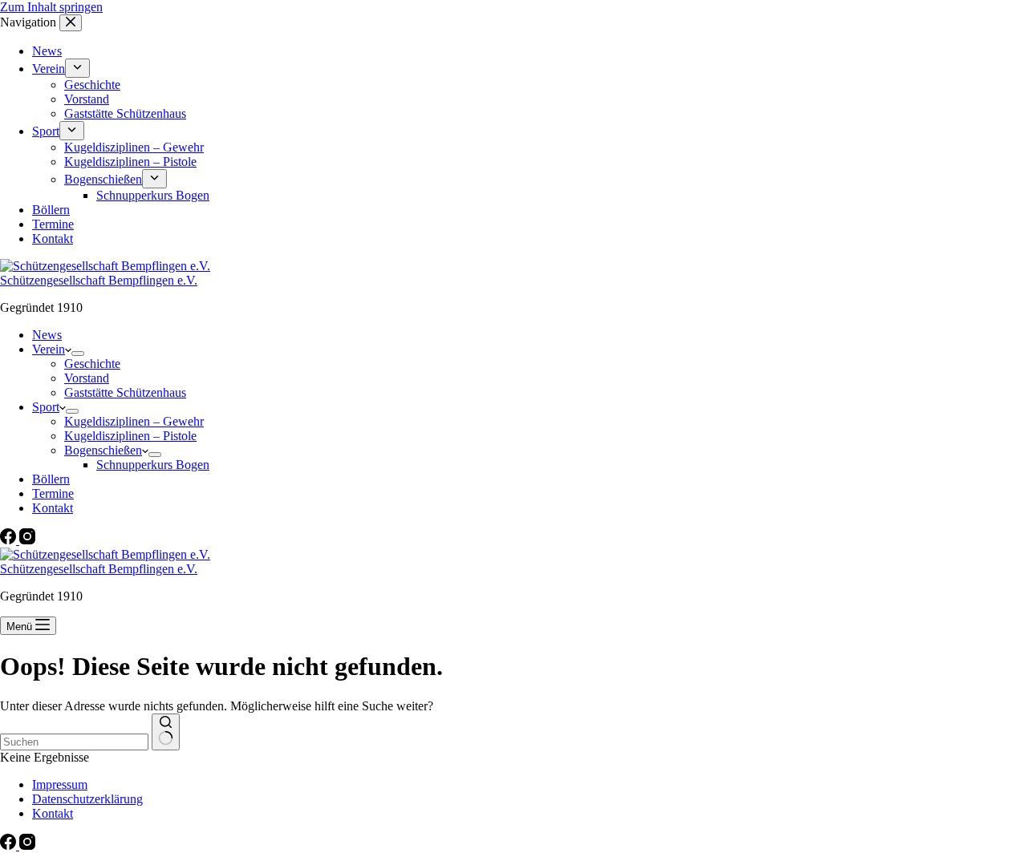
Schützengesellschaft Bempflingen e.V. (98, 280)
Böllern (51, 479)
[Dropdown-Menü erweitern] (77, 353)
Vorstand (86, 378)
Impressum (59, 784)
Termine (53, 493)
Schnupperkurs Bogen (152, 464)
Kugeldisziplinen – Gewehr (134, 421)
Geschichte (92, 363)
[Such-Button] (166, 732)
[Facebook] (9, 540)
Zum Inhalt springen (51, 7)
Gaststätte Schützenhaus (125, 392)
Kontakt (52, 508)
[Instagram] (27, 540)
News (47, 335)
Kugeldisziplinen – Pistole (130, 436)
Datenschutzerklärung (87, 799)
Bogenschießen (103, 450)
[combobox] (74, 742)
